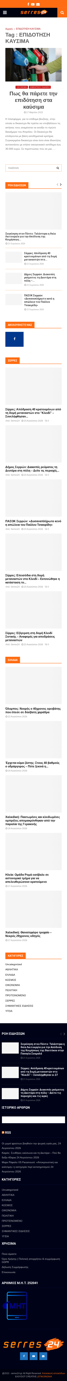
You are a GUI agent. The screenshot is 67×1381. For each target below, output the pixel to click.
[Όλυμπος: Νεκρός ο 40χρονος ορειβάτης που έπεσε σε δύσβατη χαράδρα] (33, 685)
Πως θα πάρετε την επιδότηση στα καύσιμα (33, 100)
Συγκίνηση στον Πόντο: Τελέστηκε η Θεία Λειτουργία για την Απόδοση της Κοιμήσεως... (30, 236)
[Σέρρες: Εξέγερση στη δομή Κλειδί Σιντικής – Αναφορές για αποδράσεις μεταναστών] (33, 610)
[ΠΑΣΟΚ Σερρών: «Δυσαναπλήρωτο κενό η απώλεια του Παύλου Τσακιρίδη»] (13, 299)
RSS (8, 1132)
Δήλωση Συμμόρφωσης (15, 1267)
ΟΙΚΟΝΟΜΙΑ (21, 87)
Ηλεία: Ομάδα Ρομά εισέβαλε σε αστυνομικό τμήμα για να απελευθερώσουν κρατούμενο (27, 878)
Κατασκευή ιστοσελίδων (53, 1373)
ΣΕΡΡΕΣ (10, 1000)
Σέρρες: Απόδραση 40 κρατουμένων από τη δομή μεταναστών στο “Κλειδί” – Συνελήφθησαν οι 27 (42, 1071)
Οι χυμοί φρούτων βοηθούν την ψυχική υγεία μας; (29, 1143)
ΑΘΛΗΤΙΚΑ (11, 969)
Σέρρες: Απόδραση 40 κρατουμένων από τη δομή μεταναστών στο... (40, 256)
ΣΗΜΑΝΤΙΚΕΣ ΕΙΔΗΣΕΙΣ (40, 87)
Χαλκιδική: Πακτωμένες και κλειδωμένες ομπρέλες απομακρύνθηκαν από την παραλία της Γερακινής (32, 820)
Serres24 (15, 421)
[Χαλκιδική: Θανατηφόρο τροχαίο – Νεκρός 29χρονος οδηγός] (33, 909)
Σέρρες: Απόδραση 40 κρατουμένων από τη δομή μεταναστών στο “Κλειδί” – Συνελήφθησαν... (33, 413)
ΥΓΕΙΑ (8, 1011)
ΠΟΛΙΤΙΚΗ (11, 990)
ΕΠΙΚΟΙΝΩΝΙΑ (45, 1376)
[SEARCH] (58, 168)
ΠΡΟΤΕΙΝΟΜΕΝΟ (15, 995)
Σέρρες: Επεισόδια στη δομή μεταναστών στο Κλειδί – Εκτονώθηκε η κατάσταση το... (32, 579)
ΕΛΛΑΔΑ (10, 974)
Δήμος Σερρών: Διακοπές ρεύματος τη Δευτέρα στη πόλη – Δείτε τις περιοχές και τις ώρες (42, 1092)
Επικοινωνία (8, 1272)
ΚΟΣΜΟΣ (10, 979)
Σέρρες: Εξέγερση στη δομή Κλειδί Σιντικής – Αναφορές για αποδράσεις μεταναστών (30, 637)
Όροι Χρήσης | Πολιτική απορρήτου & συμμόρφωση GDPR (31, 1260)
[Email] (43, 1356)
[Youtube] (34, 1356)
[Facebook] (24, 1356)
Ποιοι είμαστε (9, 1253)
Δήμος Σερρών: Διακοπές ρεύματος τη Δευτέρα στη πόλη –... (40, 277)
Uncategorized (13, 964)
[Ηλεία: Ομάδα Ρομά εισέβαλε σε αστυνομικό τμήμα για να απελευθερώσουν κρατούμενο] (33, 851)
